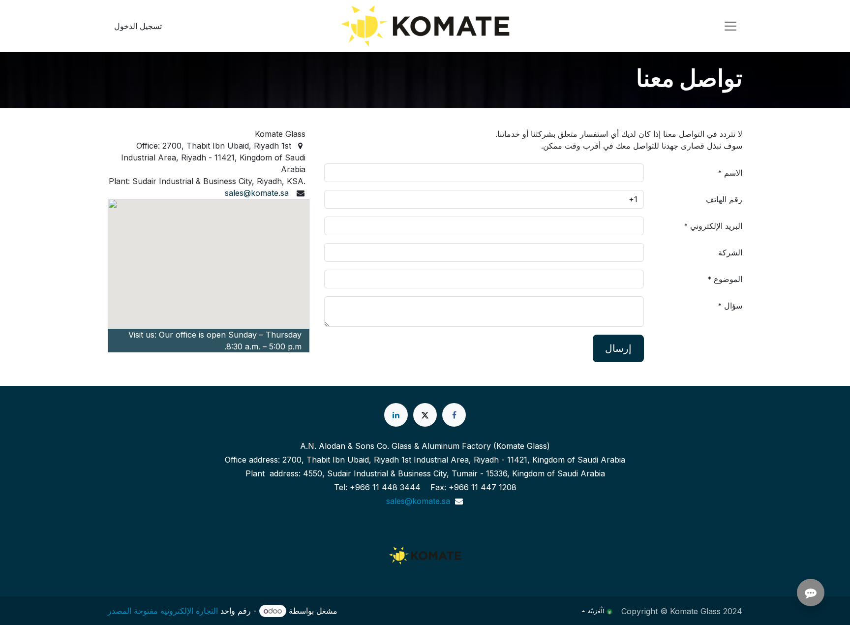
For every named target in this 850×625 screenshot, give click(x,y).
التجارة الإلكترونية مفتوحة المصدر (163, 611)
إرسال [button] (618, 348)
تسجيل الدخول (138, 26)
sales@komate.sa (257, 193)
